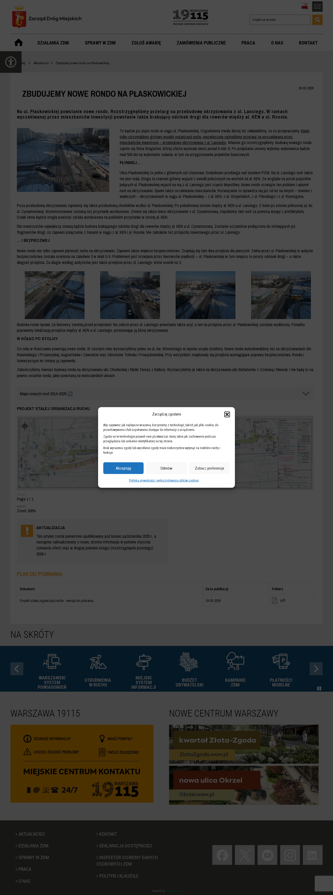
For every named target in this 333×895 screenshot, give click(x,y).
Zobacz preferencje (209, 468)
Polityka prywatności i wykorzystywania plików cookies (164, 480)
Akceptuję (123, 468)
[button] (227, 414)
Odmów (166, 468)
